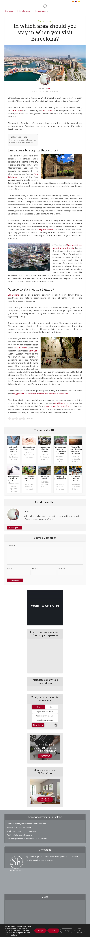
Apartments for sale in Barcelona (19, 835)
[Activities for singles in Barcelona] (13, 440)
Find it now (38, 725)
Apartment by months (45, 716)
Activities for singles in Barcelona (13, 449)
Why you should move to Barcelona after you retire (60, 450)
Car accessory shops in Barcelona (44, 449)
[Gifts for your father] (44, 470)
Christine (14, 457)
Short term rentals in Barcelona (19, 827)
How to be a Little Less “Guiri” (75, 479)
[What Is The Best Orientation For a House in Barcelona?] (75, 440)
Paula (61, 459)
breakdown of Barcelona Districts (58, 406)
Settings (67, 930)
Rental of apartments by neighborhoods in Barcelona (27, 839)
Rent (38, 707)
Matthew (77, 486)
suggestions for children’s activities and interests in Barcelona (40, 393)
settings (14, 935)
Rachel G (30, 486)
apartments (48, 110)
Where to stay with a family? (21, 143)
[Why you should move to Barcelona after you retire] (60, 440)
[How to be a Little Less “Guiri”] (75, 470)
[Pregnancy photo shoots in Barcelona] (60, 470)
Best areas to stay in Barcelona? (22, 140)
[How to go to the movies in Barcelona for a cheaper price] (13, 470)
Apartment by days (45, 720)
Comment (11, 545)
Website (61, 568)
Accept (40, 930)
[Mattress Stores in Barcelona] (29, 440)
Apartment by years (45, 712)
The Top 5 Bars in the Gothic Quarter (29, 479)
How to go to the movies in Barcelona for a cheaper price (14, 480)
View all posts (14, 527)
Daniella (77, 459)
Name (10, 568)
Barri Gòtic (33, 350)
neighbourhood (61, 403)
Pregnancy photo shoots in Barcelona (60, 479)
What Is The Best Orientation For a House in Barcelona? (76, 450)
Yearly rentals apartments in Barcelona (21, 831)
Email (35, 568)
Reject (53, 930)
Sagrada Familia (46, 229)
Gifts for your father (44, 478)
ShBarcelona (16, 110)
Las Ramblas (21, 347)
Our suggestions (45, 21)
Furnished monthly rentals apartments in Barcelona (26, 824)
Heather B (30, 455)
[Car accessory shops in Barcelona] (44, 440)
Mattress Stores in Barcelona (29, 448)
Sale (51, 707)
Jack (50, 88)
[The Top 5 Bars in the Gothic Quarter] (29, 470)
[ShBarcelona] (45, 5)
